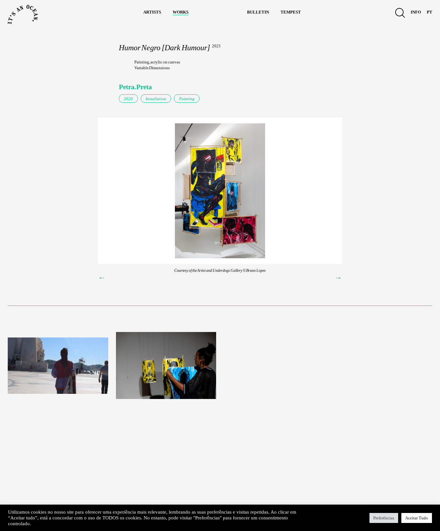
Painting (187, 98)
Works (180, 11)
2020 (128, 98)
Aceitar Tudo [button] (416, 518)
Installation (156, 98)
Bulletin (258, 11)
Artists (152, 11)
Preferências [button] (383, 518)
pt (429, 11)
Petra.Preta (135, 87)
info (416, 11)
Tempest (291, 11)
